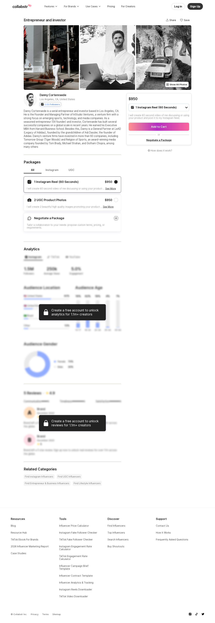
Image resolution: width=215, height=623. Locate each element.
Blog (13, 525)
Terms (45, 614)
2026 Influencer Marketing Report (30, 546)
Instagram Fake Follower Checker (78, 532)
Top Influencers (116, 532)
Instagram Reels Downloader (75, 589)
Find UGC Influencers (69, 476)
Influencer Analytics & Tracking (76, 582)
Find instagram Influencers (39, 476)
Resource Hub (19, 532)
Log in (178, 6)
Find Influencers (116, 525)
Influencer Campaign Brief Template (73, 567)
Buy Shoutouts (116, 546)
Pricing (111, 6)
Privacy (34, 614)
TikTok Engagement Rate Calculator (73, 557)
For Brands (70, 6)
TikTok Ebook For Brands (24, 539)
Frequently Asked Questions (172, 539)
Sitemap (56, 614)
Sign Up (195, 6)
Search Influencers (118, 539)
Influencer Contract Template (76, 575)
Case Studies (18, 553)
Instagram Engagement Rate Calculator (75, 548)
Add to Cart (159, 126)
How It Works (163, 532)
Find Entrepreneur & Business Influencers (47, 483)
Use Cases (92, 6)
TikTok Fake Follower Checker (76, 539)
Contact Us (162, 525)
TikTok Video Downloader (73, 596)
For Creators (128, 6)
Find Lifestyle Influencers (87, 483)
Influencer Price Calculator (74, 525)
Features (49, 6)
